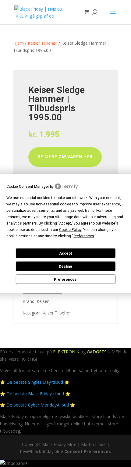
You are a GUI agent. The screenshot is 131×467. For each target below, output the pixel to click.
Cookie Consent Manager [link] (27, 186)
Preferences (65, 279)
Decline (65, 266)
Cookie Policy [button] (70, 230)
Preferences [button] (83, 236)
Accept (65, 253)
